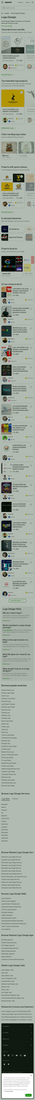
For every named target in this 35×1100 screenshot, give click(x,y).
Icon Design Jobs (6, 992)
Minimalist (4, 804)
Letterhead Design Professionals (11, 907)
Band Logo (4, 732)
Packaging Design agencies (9, 948)
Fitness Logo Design (7, 766)
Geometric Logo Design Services (11, 871)
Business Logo (5, 740)
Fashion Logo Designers (8, 901)
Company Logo (6, 718)
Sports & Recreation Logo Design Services (14, 876)
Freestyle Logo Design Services (10, 885)
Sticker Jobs (5, 989)
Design (7, 13)
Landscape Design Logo (8, 774)
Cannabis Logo (5, 749)
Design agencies (6, 956)
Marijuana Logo (6, 777)
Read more (6, 620)
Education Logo (6, 701)
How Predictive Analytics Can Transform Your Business (17, 1017)
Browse (20, 2)
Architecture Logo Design (9, 746)
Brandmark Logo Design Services (11, 862)
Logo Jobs (4, 973)
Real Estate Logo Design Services (11, 874)
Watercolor (4, 824)
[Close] (31, 1075)
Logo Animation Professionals (10, 904)
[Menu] (2, 2)
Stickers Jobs (5, 987)
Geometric (4, 841)
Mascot (3, 807)
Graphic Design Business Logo (10, 769)
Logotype (4, 827)
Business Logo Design (8, 707)
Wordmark (4, 835)
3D (2, 813)
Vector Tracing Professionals (10, 926)
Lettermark (4, 838)
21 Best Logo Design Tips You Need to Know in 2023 (17, 1014)
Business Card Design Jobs (9, 984)
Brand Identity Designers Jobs (10, 995)
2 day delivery (9, 198)
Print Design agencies (7, 945)
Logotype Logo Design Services (10, 860)
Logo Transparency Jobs (8, 978)
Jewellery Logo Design (8, 771)
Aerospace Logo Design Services (11, 888)
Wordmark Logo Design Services (11, 857)
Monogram (4, 832)
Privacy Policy (9, 1091)
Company (5, 1045)
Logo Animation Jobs (7, 981)
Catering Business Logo (8, 783)
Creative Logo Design (7, 693)
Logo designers (8, 630)
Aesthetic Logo (5, 715)
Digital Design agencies (8, 951)
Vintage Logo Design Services (10, 879)
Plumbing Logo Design (8, 780)
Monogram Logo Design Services (11, 865)
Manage (28, 1095)
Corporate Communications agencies (12, 959)
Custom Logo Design (7, 735)
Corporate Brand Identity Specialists (12, 921)
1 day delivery (9, 60)
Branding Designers (7, 912)
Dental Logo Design (7, 757)
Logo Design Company (8, 704)
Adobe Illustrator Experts (8, 918)
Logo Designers (6, 898)
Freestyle (4, 810)
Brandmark (4, 829)
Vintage (3, 821)
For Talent (5, 1032)
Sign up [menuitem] (28, 2)
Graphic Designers (7, 915)
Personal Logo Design (8, 785)
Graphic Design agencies (8, 942)
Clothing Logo (5, 712)
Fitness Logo (5, 726)
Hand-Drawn (5, 818)
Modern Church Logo (7, 752)
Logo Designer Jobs (7, 970)
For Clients (6, 1026)
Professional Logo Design (9, 738)
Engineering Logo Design (8, 763)
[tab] (5, 798)
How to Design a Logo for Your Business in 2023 (16, 1011)
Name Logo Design (7, 721)
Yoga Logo (4, 729)
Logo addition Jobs (7, 975)
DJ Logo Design (6, 760)
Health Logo (5, 724)
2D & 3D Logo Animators (8, 909)
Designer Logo (5, 743)
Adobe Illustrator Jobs (8, 1001)
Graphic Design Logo (7, 690)
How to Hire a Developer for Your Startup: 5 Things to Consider (17, 1020)
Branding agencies (7, 940)
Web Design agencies (7, 954)
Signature (4, 815)
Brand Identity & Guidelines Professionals (13, 923)
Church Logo (5, 696)
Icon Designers (5, 929)
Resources (6, 1039)
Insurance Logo (6, 710)
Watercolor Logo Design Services (11, 882)
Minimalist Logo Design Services (11, 868)
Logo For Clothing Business (9, 755)
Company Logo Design (8, 698)
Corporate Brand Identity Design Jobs (12, 998)
